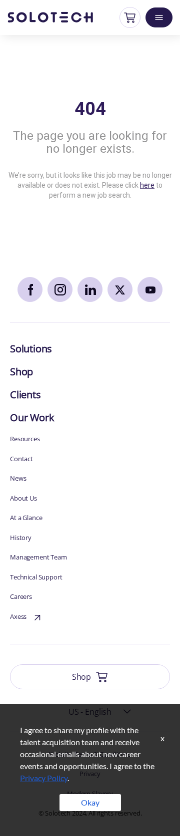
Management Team (38, 557)
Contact (21, 458)
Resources (25, 438)
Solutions (31, 348)
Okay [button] (90, 802)
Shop (21, 371)
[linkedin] (90, 289)
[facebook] (30, 289)
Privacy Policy (44, 778)
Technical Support (36, 576)
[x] (120, 289)
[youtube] (150, 289)
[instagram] (60, 289)
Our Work (32, 417)
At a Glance (26, 517)
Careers (21, 596)
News (18, 478)
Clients (25, 394)
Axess (18, 616)
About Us (23, 498)
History (21, 537)
